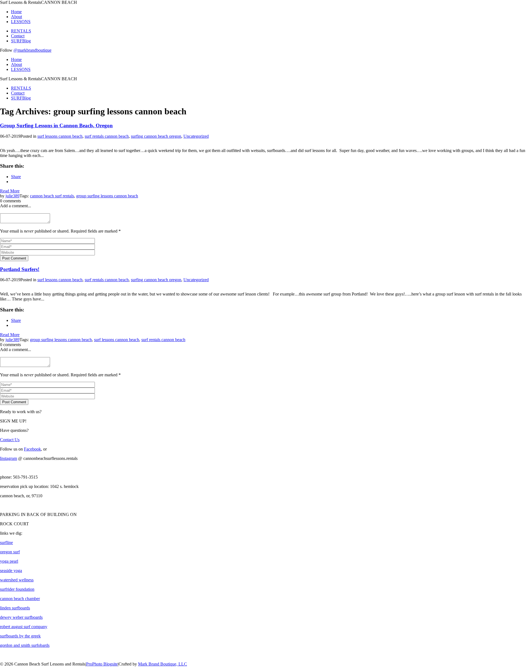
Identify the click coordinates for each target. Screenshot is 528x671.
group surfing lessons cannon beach (107, 196)
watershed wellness (17, 580)
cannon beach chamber (20, 598)
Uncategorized (196, 136)
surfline (6, 542)
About (16, 16)
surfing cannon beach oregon (156, 136)
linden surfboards (15, 608)
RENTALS (21, 31)
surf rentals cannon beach (107, 136)
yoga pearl (9, 561)
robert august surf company (23, 626)
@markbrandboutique (32, 50)
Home (16, 11)
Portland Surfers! (19, 269)
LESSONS (21, 21)
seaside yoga (11, 570)
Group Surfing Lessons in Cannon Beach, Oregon (56, 125)
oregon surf (10, 551)
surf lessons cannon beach (59, 136)
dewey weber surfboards (21, 617)
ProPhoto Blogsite (102, 664)
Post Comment (14, 258)
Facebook (32, 449)
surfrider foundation (17, 589)
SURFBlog (21, 40)
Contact (17, 36)
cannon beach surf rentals (52, 196)
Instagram (8, 458)
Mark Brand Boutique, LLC (162, 664)
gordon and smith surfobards (25, 645)
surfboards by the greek (20, 636)
